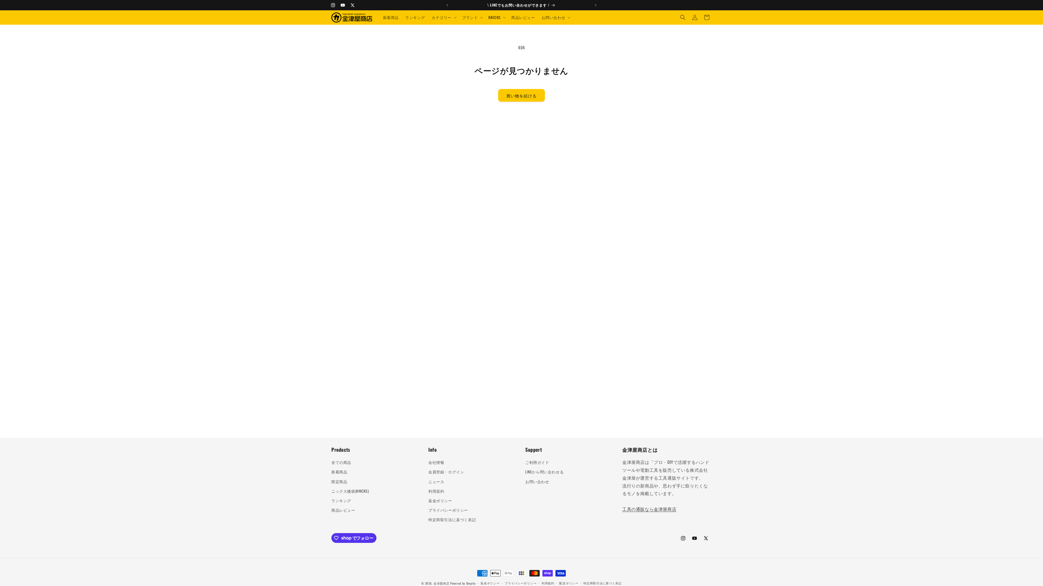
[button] (443, 17)
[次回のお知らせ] (596, 5)
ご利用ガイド (537, 462)
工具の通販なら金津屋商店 (649, 509)
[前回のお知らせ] (447, 5)
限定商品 (339, 481)
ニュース (436, 481)
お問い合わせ (537, 481)
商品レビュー (343, 510)
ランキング (341, 500)
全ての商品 (341, 462)
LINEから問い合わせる (544, 471)
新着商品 (339, 471)
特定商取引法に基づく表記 (452, 519)
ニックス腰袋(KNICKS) (350, 491)
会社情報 (436, 462)
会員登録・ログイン (446, 471)
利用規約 (436, 491)
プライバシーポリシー (448, 510)
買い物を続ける (521, 95)
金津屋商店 (441, 583)
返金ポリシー (440, 500)
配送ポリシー (568, 583)
